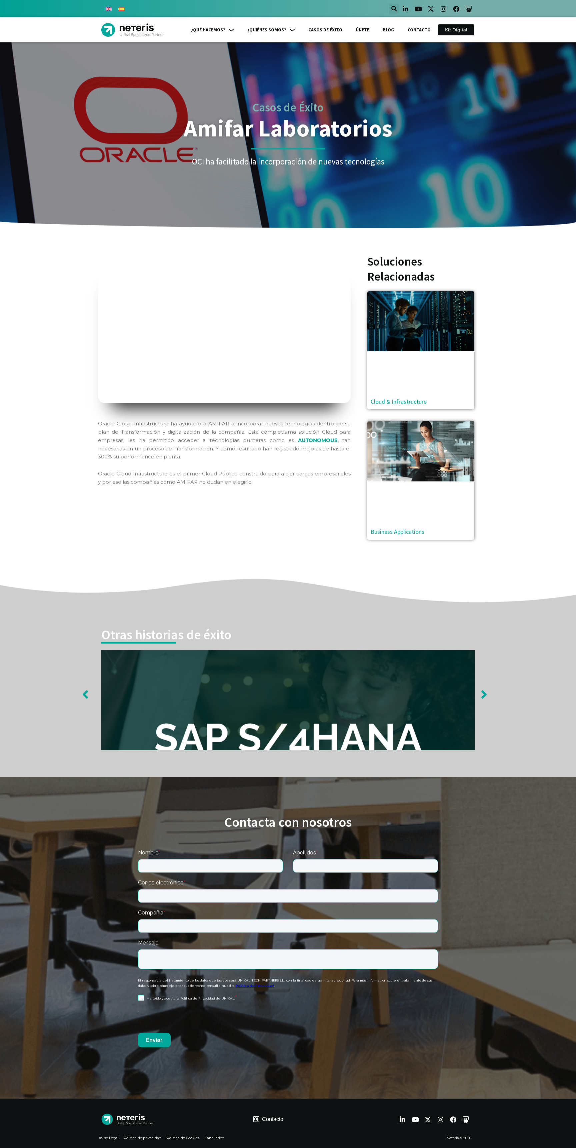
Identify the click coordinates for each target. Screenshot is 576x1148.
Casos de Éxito (288, 107)
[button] (394, 9)
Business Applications (397, 531)
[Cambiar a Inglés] (108, 8)
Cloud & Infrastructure (399, 401)
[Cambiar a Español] (121, 8)
